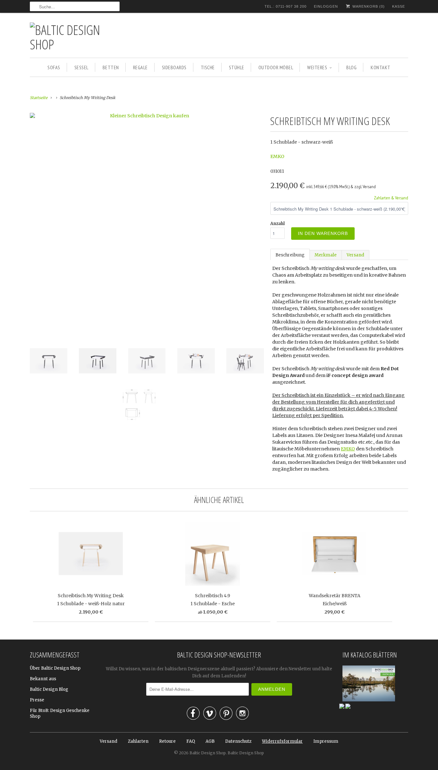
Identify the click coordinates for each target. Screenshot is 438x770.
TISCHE (208, 67)
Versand (355, 255)
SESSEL (81, 67)
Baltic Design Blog (49, 689)
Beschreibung (290, 255)
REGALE (140, 67)
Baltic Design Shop (208, 752)
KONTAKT (381, 67)
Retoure (167, 741)
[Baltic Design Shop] (75, 36)
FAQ (190, 741)
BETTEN (111, 67)
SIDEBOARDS (174, 67)
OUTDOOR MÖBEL (275, 67)
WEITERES (317, 67)
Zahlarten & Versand (391, 198)
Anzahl (277, 223)
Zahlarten (138, 741)
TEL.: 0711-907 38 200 (286, 6)
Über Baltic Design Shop (55, 668)
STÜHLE (236, 67)
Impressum (325, 741)
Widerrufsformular (282, 741)
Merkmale (326, 255)
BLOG (351, 67)
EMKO (277, 156)
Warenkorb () (368, 6)
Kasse (398, 6)
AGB (210, 741)
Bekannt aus (43, 679)
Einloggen (326, 6)
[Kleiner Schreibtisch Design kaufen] (147, 116)
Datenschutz (238, 741)
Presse (37, 700)
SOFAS (53, 67)
